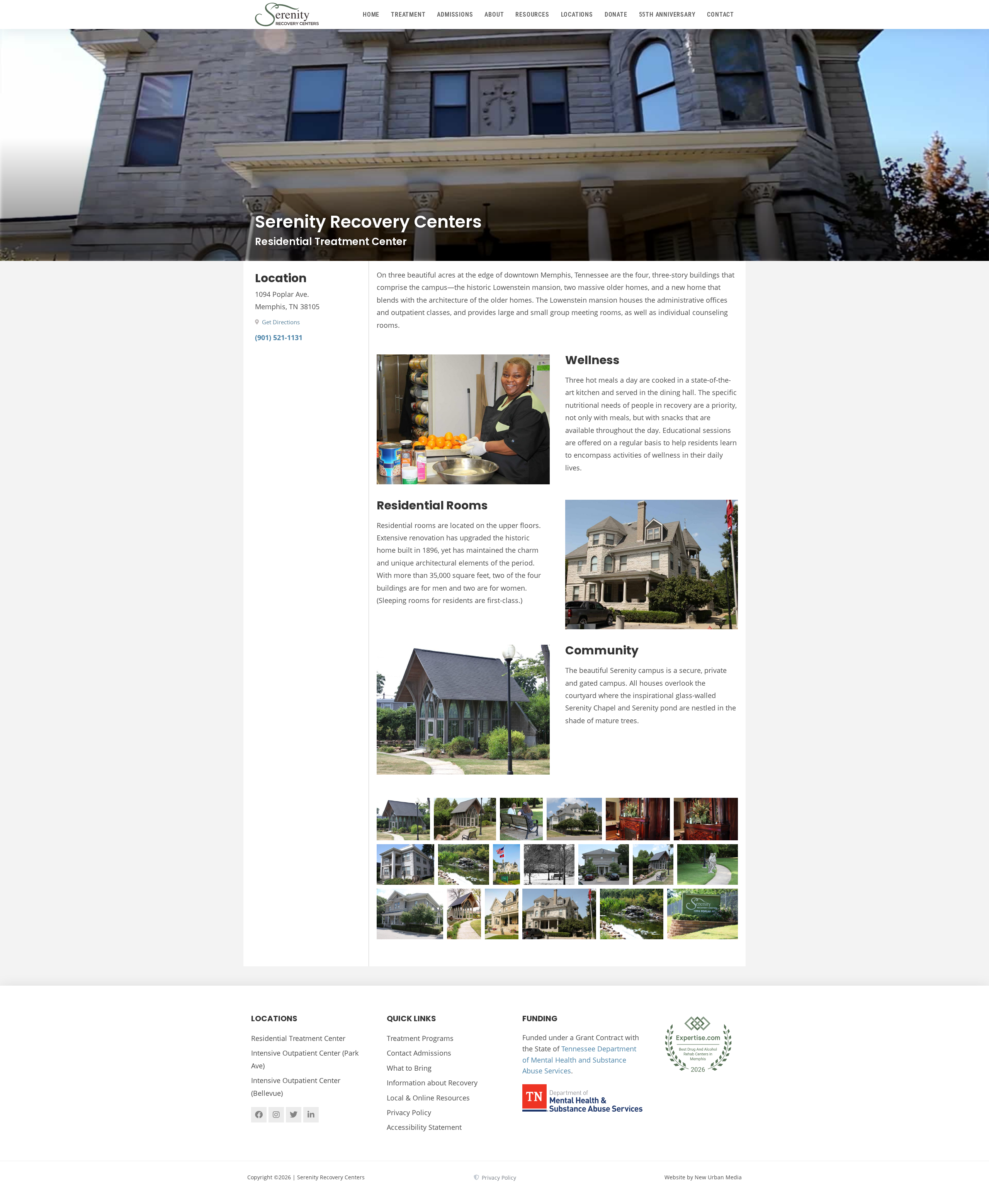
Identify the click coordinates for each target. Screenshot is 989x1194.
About (494, 14)
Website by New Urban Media (703, 1177)
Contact (720, 14)
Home (371, 14)
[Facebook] (259, 1114)
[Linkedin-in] (311, 1114)
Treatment (408, 14)
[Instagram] (276, 1114)
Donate (616, 14)
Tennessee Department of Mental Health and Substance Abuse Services (579, 1060)
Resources (532, 14)
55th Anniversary (667, 14)
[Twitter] (293, 1114)
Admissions (455, 14)
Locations (577, 14)
